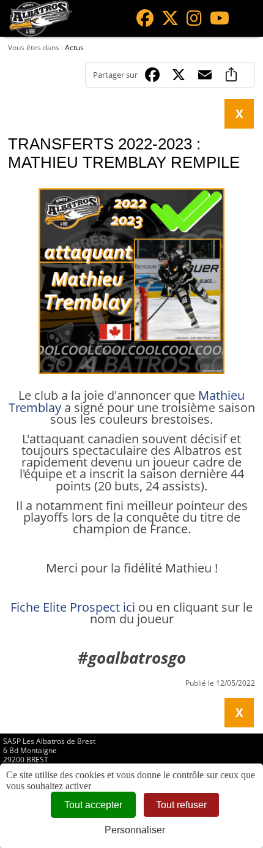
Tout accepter (93, 805)
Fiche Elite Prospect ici (72, 607)
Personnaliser (135, 830)
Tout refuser (181, 805)
